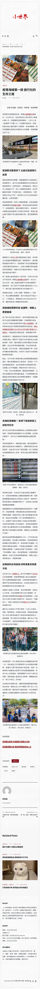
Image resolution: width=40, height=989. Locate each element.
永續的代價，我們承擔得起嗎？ (10, 814)
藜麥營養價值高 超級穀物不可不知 (15, 857)
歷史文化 (26, 602)
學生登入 (27, 981)
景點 (21, 596)
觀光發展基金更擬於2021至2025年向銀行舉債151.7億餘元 (20, 329)
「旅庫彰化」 (16, 573)
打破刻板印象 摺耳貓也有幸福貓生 (15, 887)
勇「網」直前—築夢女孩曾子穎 (29, 814)
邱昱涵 (4, 98)
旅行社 (6, 771)
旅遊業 (13, 771)
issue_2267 (15, 766)
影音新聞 (4, 884)
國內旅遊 (17, 205)
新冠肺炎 (32, 766)
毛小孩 (14, 257)
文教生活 (4, 85)
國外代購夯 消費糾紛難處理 (12, 847)
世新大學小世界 (19, 981)
